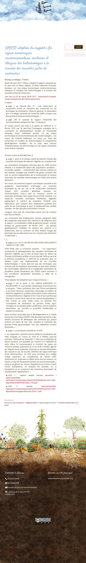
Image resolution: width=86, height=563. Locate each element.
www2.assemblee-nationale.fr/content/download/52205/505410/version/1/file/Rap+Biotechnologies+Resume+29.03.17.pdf (31, 389)
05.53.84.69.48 (13, 483)
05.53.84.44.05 (13, 479)
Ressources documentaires (14, 403)
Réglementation (31, 403)
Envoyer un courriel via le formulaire (22, 487)
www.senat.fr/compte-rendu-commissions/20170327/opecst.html (30, 97)
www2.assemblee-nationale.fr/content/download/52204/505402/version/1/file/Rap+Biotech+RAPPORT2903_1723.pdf (31, 380)
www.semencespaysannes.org (60, 478)
